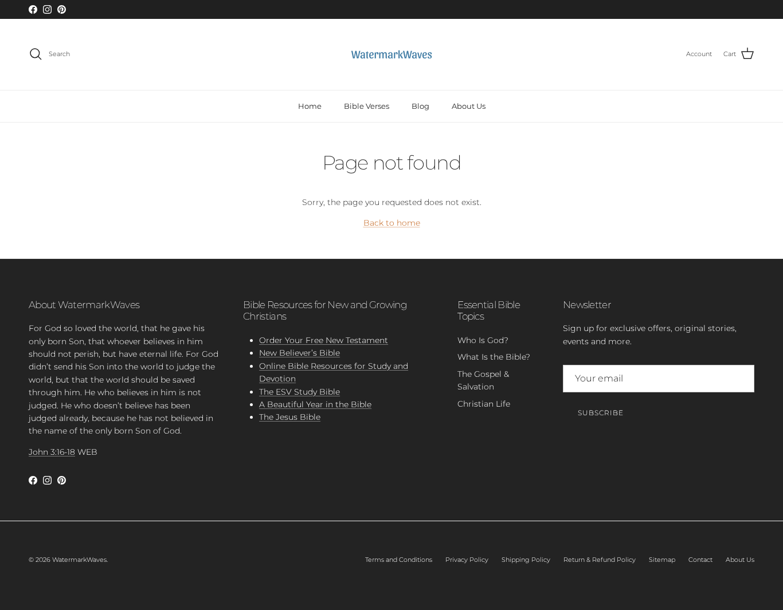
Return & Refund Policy (599, 560)
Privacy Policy (466, 560)
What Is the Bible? (493, 357)
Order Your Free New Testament (323, 340)
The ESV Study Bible (299, 392)
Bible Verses (366, 105)
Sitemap (662, 560)
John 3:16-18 (52, 452)
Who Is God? (482, 340)
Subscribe (601, 412)
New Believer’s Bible (299, 353)
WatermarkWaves (79, 560)
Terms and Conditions (398, 560)
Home (310, 105)
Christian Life (483, 404)
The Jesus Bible (289, 417)
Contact (700, 560)
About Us (469, 105)
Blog (420, 105)
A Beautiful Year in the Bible (315, 404)
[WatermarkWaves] (391, 54)
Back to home (391, 223)
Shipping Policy (526, 560)
